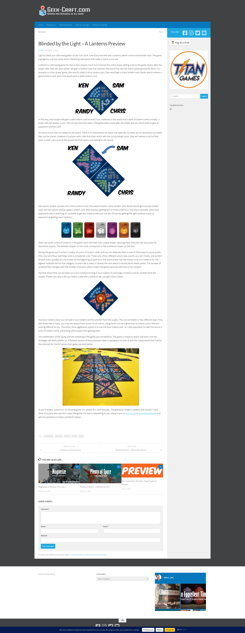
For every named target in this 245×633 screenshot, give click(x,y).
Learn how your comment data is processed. (88, 554)
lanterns (67, 436)
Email (106, 526)
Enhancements (66, 25)
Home (40, 25)
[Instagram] (191, 33)
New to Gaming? (82, 25)
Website (44, 535)
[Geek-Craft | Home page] (64, 11)
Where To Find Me (100, 25)
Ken (42, 50)
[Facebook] (185, 33)
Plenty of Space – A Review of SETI (95, 486)
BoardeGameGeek (147, 413)
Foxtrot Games (48, 436)
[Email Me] (204, 33)
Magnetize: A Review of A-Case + (52, 486)
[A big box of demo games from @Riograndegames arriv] (167, 596)
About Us (50, 25)
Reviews (42, 32)
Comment (45, 509)
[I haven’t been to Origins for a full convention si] (193, 596)
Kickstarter (131, 413)
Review (81, 436)
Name (44, 526)
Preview (74, 436)
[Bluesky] (197, 33)
